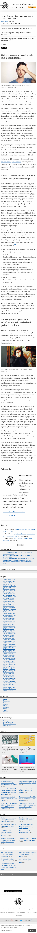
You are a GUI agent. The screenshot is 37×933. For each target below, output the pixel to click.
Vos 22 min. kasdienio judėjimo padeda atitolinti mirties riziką (8, 854)
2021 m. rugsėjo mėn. (9, 644)
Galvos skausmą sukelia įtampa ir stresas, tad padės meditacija (16, 33)
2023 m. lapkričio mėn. (9, 604)
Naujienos (15, 4)
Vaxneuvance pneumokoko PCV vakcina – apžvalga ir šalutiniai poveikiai (27, 798)
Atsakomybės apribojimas (7, 912)
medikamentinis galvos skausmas (11, 162)
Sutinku (32, 930)
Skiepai (5, 709)
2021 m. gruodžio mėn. (9, 640)
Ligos (4, 702)
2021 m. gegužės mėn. (9, 650)
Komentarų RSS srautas (9, 724)
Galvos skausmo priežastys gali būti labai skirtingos (16, 28)
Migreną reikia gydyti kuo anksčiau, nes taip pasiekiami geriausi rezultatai (17, 39)
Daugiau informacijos (6, 930)
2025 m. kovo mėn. (8, 584)
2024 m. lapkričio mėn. (9, 587)
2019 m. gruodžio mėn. (9, 676)
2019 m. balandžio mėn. (9, 689)
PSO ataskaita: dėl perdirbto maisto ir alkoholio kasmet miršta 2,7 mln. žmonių (8, 840)
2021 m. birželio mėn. (9, 649)
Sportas (14, 7)
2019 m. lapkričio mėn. (9, 678)
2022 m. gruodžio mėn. (9, 621)
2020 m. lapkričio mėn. (9, 659)
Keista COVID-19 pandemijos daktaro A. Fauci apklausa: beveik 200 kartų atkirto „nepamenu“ (9, 805)
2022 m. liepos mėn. (8, 629)
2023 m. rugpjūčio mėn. (9, 609)
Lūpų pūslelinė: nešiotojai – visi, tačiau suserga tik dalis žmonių (26, 790)
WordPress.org (7, 725)
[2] (10, 120)
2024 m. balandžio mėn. (9, 596)
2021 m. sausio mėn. (8, 656)
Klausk (21, 7)
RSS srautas (8, 920)
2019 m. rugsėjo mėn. (9, 681)
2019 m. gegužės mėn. (9, 687)
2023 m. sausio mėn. (8, 620)
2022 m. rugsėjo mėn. (9, 626)
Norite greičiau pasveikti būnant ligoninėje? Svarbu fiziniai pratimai (27, 854)
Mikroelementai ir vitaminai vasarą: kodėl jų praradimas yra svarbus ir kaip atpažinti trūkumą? (27, 805)
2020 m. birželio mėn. (9, 667)
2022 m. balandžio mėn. (9, 633)
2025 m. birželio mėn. (9, 580)
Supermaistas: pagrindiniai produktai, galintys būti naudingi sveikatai (26, 826)
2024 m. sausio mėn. (8, 601)
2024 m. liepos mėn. (8, 592)
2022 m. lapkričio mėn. (9, 623)
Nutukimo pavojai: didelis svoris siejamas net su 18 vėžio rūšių (9, 798)
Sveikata (23, 4)
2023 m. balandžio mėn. (9, 615)
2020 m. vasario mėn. (9, 673)
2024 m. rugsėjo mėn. (9, 589)
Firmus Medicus (4, 21)
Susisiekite (19, 915)
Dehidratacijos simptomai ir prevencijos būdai (26, 831)
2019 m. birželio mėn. (9, 686)
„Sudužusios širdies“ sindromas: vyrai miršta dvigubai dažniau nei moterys (17, 553)
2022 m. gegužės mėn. (9, 632)
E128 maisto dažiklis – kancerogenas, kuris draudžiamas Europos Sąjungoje (7, 832)
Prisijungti (6, 721)
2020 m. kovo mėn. (8, 672)
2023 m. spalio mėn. (8, 606)
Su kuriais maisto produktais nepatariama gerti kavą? (17, 560)
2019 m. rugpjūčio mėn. (9, 683)
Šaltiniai (3, 45)
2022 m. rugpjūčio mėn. (9, 627)
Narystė (29, 912)
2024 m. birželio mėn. (9, 593)
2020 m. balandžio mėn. (9, 670)
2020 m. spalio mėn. (8, 661)
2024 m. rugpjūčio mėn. (9, 590)
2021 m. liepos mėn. (8, 647)
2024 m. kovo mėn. (8, 598)
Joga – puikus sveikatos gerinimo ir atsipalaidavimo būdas (26, 860)
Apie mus (5, 909)
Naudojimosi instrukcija (16, 909)
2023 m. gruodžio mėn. (9, 603)
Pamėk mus (27, 920)
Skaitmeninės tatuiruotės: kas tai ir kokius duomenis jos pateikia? (18, 562)
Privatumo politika (28, 909)
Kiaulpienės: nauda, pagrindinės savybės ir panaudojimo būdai (27, 839)
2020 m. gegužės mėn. (9, 669)
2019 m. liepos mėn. (8, 684)
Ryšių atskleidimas (20, 912)
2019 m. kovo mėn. (8, 690)
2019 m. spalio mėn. (8, 679)
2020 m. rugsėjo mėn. (9, 663)
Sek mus (17, 920)
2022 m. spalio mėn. (8, 624)
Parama (32, 7)
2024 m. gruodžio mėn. (9, 586)
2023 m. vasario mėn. (9, 618)
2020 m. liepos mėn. (8, 666)
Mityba (30, 4)
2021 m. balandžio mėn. (9, 652)
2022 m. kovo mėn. (8, 635)
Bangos (5, 699)
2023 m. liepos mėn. (8, 610)
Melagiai (5, 704)
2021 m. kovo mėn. (8, 653)
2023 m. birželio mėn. (9, 612)
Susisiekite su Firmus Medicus (14, 512)
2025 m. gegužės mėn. (9, 581)
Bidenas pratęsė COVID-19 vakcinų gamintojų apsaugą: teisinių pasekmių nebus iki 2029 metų (8, 791)
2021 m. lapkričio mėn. (9, 641)
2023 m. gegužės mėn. (9, 613)
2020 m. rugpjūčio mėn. (9, 664)
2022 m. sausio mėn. (8, 638)
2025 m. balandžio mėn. (9, 583)
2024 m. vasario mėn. (9, 600)
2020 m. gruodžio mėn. (9, 658)
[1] (9, 100)
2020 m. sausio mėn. (8, 675)
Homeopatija (6, 701)
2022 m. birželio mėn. (9, 630)
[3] (15, 244)
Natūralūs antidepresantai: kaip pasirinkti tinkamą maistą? (18, 558)
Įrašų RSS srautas (8, 722)
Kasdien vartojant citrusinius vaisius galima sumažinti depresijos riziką (17, 556)
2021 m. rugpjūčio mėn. (9, 646)
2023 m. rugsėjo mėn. (9, 607)
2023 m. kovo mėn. (8, 616)
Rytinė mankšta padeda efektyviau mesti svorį (7, 860)
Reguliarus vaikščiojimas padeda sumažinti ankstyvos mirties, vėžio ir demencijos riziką (8, 866)
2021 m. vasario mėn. (9, 655)
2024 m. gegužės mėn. (9, 595)
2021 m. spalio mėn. (8, 643)
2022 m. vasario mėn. (9, 636)
